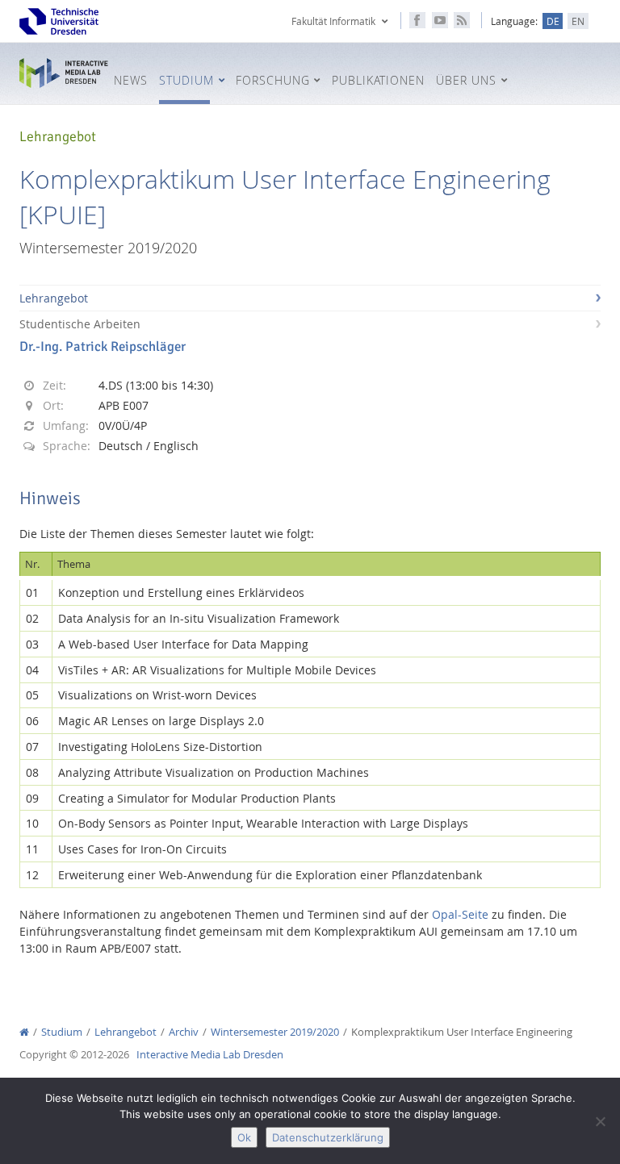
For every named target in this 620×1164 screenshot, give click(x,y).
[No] (600, 1121)
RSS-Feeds (462, 20)
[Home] (24, 1032)
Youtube (440, 20)
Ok (244, 1137)
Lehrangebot (53, 298)
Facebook (417, 20)
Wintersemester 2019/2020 (275, 1032)
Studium (61, 1032)
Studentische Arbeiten (79, 324)
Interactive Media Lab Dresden (63, 73)
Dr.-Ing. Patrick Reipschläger (102, 346)
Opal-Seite (460, 914)
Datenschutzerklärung (327, 1137)
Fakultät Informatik (333, 21)
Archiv (184, 1032)
